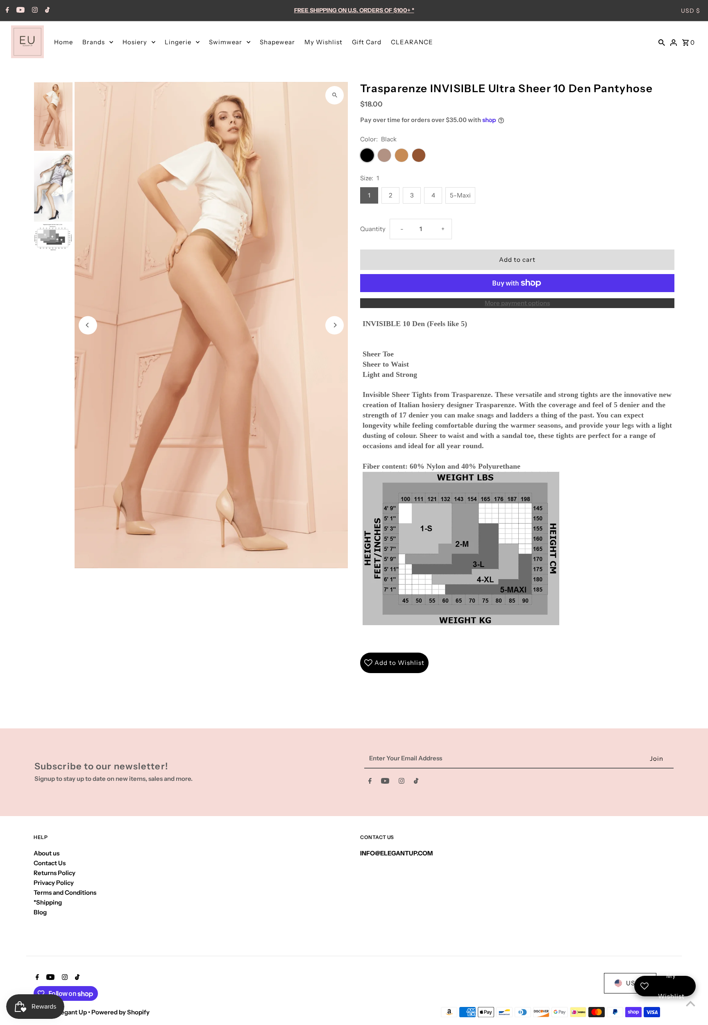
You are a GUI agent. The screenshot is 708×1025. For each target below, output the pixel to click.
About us (46, 853)
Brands (93, 42)
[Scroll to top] (690, 1003)
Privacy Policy (54, 883)
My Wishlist (323, 42)
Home (63, 42)
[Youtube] (19, 10)
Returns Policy (54, 873)
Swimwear (225, 42)
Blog (40, 912)
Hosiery (135, 42)
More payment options (517, 303)
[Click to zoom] (334, 95)
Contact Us (50, 863)
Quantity (373, 229)
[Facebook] (6, 10)
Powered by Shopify (120, 1012)
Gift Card (366, 42)
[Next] (334, 325)
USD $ (690, 10)
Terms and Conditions (65, 892)
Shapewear (277, 42)
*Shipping (48, 902)
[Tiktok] (46, 10)
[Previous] (88, 325)
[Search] (661, 41)
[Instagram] (34, 10)
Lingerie (178, 42)
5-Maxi (460, 195)
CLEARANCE (412, 42)
